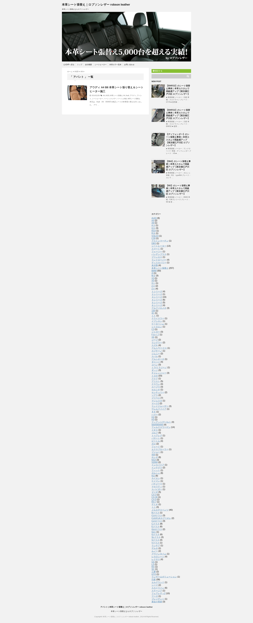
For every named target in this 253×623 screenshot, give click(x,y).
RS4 (154, 231)
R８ (153, 233)
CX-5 (154, 499)
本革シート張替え (116, 95)
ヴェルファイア (159, 409)
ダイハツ (156, 362)
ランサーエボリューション (164, 577)
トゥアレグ (157, 435)
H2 (153, 417)
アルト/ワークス (159, 348)
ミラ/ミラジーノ (159, 367)
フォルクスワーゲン (161, 427)
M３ (153, 275)
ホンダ (155, 457)
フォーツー (157, 251)
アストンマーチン (160, 241)
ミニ (154, 507)
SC (153, 569)
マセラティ (157, 486)
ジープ (155, 340)
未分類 (155, 265)
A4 (104, 95)
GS (153, 562)
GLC (154, 532)
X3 (153, 278)
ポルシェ (156, 473)
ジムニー (156, 353)
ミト (154, 315)
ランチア (156, 545)
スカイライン (158, 588)
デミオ (155, 504)
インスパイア (158, 465)
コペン (155, 365)
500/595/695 (157, 425)
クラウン (156, 384)
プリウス (156, 398)
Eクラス (155, 526)
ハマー (155, 414)
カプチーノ (157, 351)
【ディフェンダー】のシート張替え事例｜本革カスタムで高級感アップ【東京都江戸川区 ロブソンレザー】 (178, 139)
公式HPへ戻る (68, 65)
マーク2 (155, 403)
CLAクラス (157, 515)
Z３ (153, 286)
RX (153, 567)
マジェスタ (157, 401)
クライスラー (158, 318)
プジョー (156, 452)
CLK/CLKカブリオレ (161, 518)
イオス (155, 430)
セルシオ (156, 389)
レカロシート (158, 556)
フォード (156, 446)
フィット (156, 470)
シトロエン (157, 327)
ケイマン (156, 481)
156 (153, 311)
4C (153, 313)
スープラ (156, 387)
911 (153, 476)
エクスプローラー (160, 449)
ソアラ (155, 395)
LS (153, 564)
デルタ (155, 548)
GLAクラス (157, 529)
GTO (154, 574)
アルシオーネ (158, 359)
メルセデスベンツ (160, 510)
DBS (154, 243)
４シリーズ (157, 300)
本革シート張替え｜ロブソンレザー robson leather (96, 4)
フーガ (155, 596)
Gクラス (155, 534)
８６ (154, 412)
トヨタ (155, 376)
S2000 (155, 462)
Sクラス (155, 540)
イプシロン (157, 321)
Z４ (153, 289)
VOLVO (155, 236)
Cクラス (155, 524)
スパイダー (157, 489)
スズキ (155, 345)
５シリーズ (157, 302)
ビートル (156, 441)
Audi (127, 95)
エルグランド (158, 582)
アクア (155, 378)
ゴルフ (155, 433)
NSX (154, 460)
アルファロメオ (159, 308)
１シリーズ (157, 291)
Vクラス (155, 543)
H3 (153, 419)
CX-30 (155, 497)
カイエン (156, 478)
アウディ (133, 95)
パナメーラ (157, 484)
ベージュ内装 (122, 99)
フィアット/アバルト (161, 422)
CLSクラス (157, 521)
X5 (153, 281)
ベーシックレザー (110, 99)
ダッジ (155, 370)
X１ (153, 283)
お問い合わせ (129, 65)
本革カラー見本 (115, 65)
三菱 (154, 572)
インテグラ (157, 467)
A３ (153, 225)
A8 (153, 223)
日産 (154, 579)
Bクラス (155, 513)
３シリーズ (157, 297)
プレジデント (158, 599)
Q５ (153, 228)
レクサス (156, 559)
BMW (154, 271)
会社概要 (88, 65)
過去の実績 (157, 602)
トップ (79, 65)
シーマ (155, 585)
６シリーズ (157, 305)
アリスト (156, 381)
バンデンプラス (159, 254)
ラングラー (157, 342)
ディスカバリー (159, 262)
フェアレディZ (159, 593)
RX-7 (154, 502)
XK (153, 337)
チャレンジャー (159, 373)
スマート (156, 249)
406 (153, 455)
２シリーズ (157, 294)
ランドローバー (159, 260)
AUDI (107, 95)
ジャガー (156, 332)
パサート (156, 438)
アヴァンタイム (159, 554)
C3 (153, 329)
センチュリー (158, 392)
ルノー (155, 551)
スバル (155, 356)
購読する (158, 71)
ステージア (157, 590)
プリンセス (157, 257)
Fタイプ (155, 334)
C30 (153, 238)
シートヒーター (101, 65)
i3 (152, 273)
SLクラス (156, 537)
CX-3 (154, 495)
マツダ (155, 492)
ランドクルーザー (160, 406)
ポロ (154, 444)
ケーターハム (158, 324)
